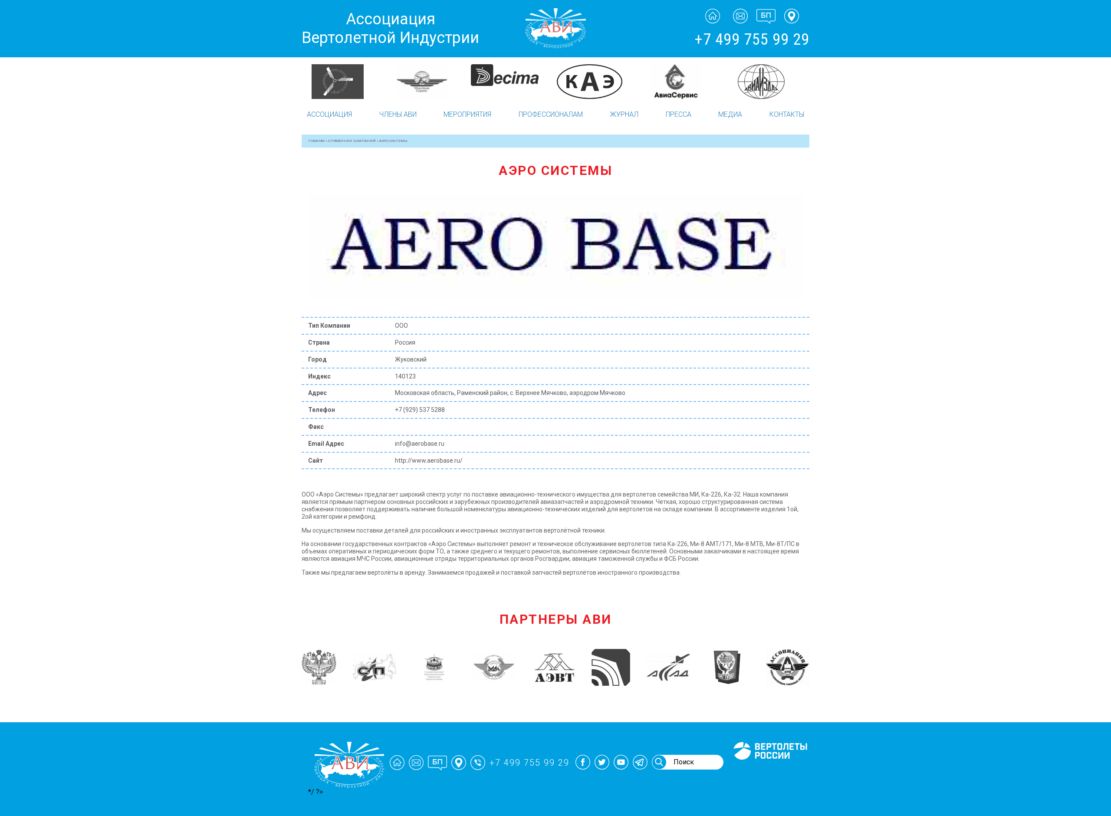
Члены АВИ (398, 114)
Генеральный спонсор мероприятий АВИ (769, 770)
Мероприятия (467, 114)
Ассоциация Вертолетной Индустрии (390, 28)
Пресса (678, 114)
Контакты (786, 114)
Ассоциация (329, 114)
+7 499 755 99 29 (751, 39)
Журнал (624, 114)
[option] (344, 81)
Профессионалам (551, 114)
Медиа (730, 114)
